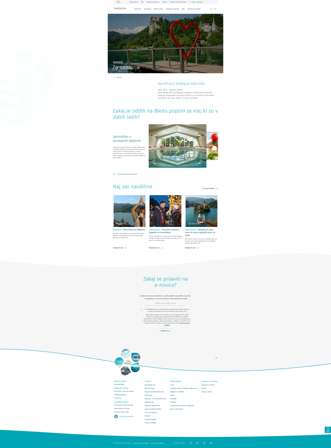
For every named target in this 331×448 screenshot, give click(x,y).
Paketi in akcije (158, 9)
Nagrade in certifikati (177, 392)
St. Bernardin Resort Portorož (123, 405)
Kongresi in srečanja (193, 9)
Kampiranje (147, 9)
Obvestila (173, 402)
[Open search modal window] (211, 9)
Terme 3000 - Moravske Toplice (124, 391)
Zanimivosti (154, 229)
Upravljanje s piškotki (157, 443)
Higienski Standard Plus (152, 405)
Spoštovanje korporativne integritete (182, 405)
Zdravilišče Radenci (120, 395)
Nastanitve (137, 9)
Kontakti (164, 2)
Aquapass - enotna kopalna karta (155, 398)
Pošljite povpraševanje (153, 2)
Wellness (117, 229)
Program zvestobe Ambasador (178, 2)
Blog (142, 2)
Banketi (203, 388)
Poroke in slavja (206, 392)
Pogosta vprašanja (150, 419)
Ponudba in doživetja (172, 9)
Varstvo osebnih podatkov (153, 409)
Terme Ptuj (117, 398)
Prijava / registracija (197, 2)
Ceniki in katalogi (150, 423)
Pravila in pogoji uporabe (141, 443)
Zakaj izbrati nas (133, 2)
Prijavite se (165, 331)
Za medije (173, 398)
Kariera (172, 395)
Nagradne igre (149, 402)
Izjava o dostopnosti (176, 409)
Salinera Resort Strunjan (122, 408)
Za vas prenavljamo (151, 412)
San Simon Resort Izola (121, 412)
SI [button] (214, 9)
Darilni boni (148, 395)
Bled (183, 9)
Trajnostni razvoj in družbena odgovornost (183, 388)
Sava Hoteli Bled (119, 384)
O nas (172, 385)
